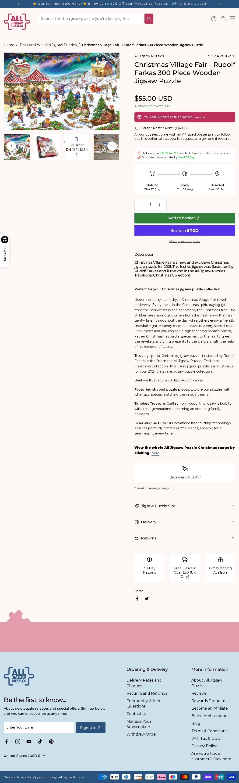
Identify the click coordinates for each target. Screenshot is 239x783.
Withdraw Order (142, 734)
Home (9, 45)
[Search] (148, 19)
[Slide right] (112, 146)
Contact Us (137, 713)
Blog (195, 723)
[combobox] (90, 19)
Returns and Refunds (147, 693)
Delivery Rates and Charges (144, 683)
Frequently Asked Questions (143, 703)
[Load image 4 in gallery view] (106, 147)
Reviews (199, 693)
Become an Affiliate (209, 708)
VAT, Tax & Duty (206, 738)
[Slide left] (11, 146)
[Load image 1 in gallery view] (17, 147)
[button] (223, 19)
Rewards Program (208, 701)
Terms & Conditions (209, 731)
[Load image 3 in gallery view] (76, 147)
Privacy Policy (204, 746)
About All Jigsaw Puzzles (206, 683)
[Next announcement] (221, 4)
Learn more (199, 117)
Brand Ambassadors (209, 716)
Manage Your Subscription (139, 724)
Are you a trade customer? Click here (211, 756)
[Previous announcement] (18, 4)
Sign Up (87, 728)
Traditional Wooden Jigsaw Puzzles (48, 45)
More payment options (184, 241)
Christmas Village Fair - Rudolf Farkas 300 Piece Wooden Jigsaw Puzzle (142, 45)
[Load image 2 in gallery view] (47, 147)
